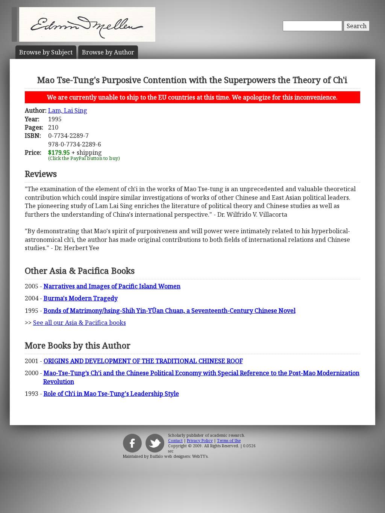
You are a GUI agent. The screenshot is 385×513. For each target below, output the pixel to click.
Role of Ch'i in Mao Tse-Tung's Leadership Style (111, 393)
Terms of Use (229, 440)
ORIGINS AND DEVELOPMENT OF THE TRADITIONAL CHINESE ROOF (143, 361)
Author (108, 52)
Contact (175, 440)
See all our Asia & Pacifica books (79, 322)
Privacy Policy (200, 440)
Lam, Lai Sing (67, 110)
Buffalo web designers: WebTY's (179, 456)
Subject (46, 52)
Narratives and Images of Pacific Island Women (112, 286)
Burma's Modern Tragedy (81, 298)
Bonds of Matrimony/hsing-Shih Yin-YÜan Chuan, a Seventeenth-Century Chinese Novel (170, 310)
